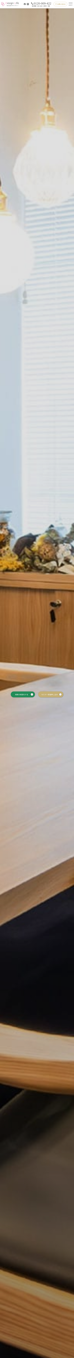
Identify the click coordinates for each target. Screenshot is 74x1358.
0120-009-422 (42, 3)
